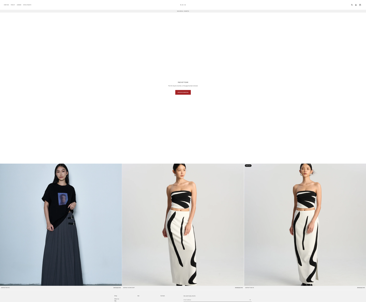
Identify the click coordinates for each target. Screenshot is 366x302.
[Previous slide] (3, 225)
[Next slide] (119, 225)
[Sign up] (250, 299)
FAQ (115, 301)
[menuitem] (6, 5)
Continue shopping (183, 92)
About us (116, 299)
